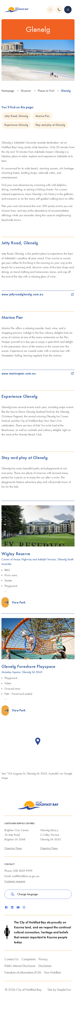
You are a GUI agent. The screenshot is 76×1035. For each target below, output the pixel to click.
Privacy (43, 959)
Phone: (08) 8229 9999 (18, 871)
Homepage (7, 91)
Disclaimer (45, 966)
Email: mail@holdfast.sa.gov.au (21, 876)
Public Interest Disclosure (19, 966)
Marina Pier (42, 116)
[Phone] (68, 9)
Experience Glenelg (16, 125)
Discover (26, 91)
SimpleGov (64, 989)
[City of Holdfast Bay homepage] (16, 9)
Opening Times (13, 848)
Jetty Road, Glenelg (16, 116)
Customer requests (14, 881)
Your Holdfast (52, 972)
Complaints (28, 959)
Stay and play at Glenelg (50, 125)
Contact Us (11, 959)
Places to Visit (46, 91)
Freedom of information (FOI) (22, 972)
